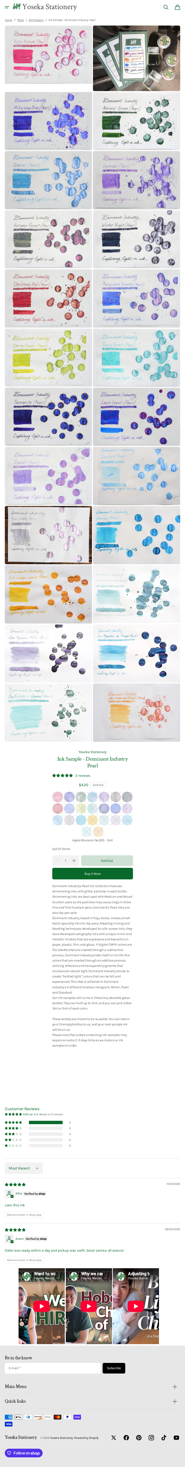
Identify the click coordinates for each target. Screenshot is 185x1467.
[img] (15, 1184)
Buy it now (93, 874)
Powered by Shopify (86, 1438)
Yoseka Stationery (92, 752)
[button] (7, 7)
